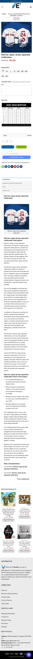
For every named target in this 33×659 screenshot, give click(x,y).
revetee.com (25, 479)
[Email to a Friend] (12, 166)
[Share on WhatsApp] (2, 166)
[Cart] (31, 7)
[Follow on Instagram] (4, 647)
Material (4, 627)
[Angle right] (18, 18)
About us (4, 590)
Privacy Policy (5, 597)
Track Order (5, 603)
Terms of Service (6, 600)
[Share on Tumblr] (21, 166)
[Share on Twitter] (9, 166)
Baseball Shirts (16, 16)
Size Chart (4, 100)
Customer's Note (6, 82)
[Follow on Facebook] (2, 647)
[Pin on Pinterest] (15, 166)
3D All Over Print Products (19, 14)
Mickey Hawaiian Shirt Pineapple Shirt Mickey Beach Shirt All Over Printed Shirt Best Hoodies (8, 512)
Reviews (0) (6, 190)
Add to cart (8, 147)
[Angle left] (15, 18)
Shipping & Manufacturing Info (12, 183)
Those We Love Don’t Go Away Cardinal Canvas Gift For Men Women (25, 544)
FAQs (4, 187)
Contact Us (4, 617)
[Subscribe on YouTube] (11, 647)
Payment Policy (6, 620)
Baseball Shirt (5, 67)
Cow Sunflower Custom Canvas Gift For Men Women (24, 511)
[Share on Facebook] (5, 166)
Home (4, 14)
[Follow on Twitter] (7, 647)
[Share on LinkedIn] (18, 166)
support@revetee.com (16, 1)
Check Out (21, 147)
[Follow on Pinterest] (9, 647)
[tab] (16, 179)
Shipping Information (8, 613)
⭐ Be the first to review (16, 157)
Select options (8, 520)
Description (6, 179)
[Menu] (2, 7)
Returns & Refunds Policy (9, 594)
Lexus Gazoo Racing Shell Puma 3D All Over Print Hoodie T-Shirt (8, 544)
